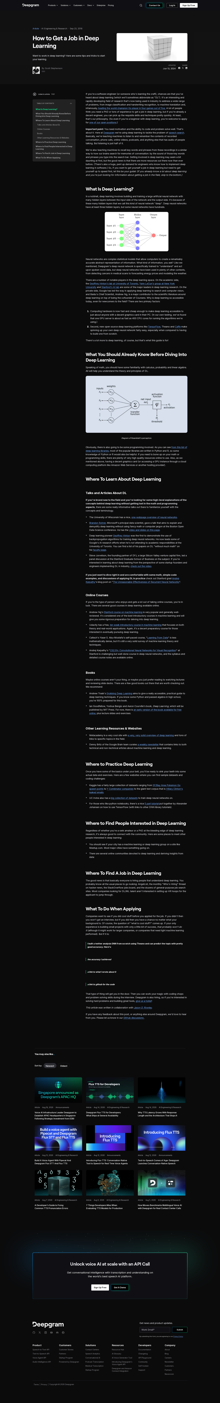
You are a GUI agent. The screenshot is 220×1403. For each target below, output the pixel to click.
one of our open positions (102, 122)
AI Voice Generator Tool (122, 1358)
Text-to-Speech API (41, 1354)
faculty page (99, 550)
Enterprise (101, 5)
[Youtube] (51, 1332)
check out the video (140, 566)
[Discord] (57, 1332)
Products (52, 5)
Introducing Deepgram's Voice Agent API (122, 1363)
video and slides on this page (144, 530)
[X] (39, 1332)
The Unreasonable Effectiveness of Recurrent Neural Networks (146, 582)
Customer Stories (66, 1349)
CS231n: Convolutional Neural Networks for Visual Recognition (143, 650)
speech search (176, 132)
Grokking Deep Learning (119, 693)
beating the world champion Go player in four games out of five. (132, 108)
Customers (77, 5)
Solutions (64, 5)
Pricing (111, 5)
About (167, 1349)
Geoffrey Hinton (121, 535)
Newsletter (169, 1362)
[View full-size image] (136, 231)
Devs (89, 5)
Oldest (63, 1066)
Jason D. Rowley (143, 1007)
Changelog (143, 1354)
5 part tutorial (152, 803)
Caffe (178, 326)
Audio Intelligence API (42, 1362)
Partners (62, 1354)
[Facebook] (63, 1332)
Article (36, 28)
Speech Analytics (92, 1354)
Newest (50, 1066)
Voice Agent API (39, 1358)
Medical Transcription (94, 1366)
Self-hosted (143, 1366)
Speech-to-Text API (41, 1349)
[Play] (35, 94)
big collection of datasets (124, 798)
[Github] (34, 1332)
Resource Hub (118, 1349)
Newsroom (169, 1374)
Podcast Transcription (94, 1362)
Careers (168, 1358)
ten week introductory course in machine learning (136, 625)
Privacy (44, 1384)
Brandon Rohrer (97, 523)
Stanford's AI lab (110, 287)
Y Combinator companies (120, 788)
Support (141, 1370)
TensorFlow (154, 326)
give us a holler (144, 1001)
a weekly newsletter (148, 744)
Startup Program (66, 1358)
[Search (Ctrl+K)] (141, 5)
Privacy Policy (178, 1336)
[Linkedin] (45, 1332)
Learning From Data (157, 637)
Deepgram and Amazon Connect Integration (122, 1369)
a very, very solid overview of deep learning (151, 735)
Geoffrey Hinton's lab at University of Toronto (114, 283)
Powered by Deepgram (69, 1362)
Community (143, 1362)
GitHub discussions (133, 1017)
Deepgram (108, 132)
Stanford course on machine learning (123, 612)
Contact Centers (92, 1349)
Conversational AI (92, 1358)
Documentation (144, 1349)
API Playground (144, 1358)
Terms (36, 1384)
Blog (167, 1354)
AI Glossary (116, 1354)
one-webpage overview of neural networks (154, 517)
